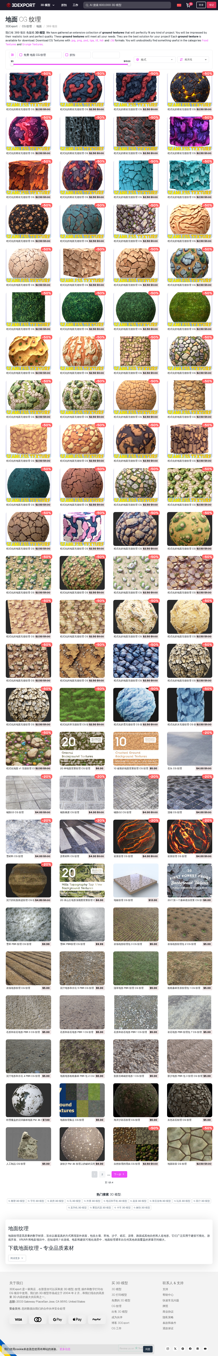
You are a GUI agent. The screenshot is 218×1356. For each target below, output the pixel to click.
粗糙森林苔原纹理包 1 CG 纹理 (184, 988)
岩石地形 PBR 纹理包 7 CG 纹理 (185, 1032)
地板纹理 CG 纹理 (123, 900)
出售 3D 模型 (120, 1311)
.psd (85, 40)
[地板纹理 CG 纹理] (136, 880)
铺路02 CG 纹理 (122, 812)
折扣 (72, 54)
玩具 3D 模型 (183, 1200)
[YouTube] (205, 1349)
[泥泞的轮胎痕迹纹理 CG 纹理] (28, 880)
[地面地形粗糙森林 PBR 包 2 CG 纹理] (82, 1056)
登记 (211, 4)
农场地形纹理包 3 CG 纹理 (128, 944)
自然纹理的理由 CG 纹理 (127, 1163)
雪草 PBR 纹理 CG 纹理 (18, 944)
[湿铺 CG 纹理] (189, 793)
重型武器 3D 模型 (101, 1207)
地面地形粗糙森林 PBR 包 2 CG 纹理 (79, 1076)
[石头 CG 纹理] (189, 749)
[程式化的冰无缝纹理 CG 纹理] (189, 705)
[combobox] (157, 59)
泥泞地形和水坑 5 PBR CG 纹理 (77, 988)
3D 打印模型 (119, 1295)
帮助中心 (168, 1295)
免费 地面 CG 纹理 (35, 54)
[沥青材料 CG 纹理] (82, 837)
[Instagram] (167, 1349)
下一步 (118, 1174)
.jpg (73, 40)
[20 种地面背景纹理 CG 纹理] (82, 749)
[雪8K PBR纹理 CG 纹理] (82, 924)
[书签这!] (46, 102)
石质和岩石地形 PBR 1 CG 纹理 (76, 1032)
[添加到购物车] (39, 102)
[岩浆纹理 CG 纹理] (136, 837)
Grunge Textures (32, 44)
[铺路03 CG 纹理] (28, 793)
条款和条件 (169, 1323)
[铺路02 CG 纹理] (136, 793)
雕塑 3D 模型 (17, 1200)
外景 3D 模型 (93, 1200)
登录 (201, 4)
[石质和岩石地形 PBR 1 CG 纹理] (82, 1012)
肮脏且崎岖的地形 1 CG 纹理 (129, 1076)
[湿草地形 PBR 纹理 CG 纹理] (136, 968)
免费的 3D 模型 (121, 1300)
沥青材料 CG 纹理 (69, 856)
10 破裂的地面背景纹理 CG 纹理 (131, 768)
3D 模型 (116, 1289)
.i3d (112, 40)
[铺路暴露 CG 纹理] (82, 793)
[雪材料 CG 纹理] (28, 837)
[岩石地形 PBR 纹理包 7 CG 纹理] (189, 1012)
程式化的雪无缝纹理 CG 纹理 (129, 724)
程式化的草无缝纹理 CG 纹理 (75, 724)
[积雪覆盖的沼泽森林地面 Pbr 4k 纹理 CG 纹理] (28, 1100)
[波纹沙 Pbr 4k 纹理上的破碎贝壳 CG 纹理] (82, 1144)
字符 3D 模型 (37, 1200)
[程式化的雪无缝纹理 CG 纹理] (136, 705)
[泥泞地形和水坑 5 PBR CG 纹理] (82, 968)
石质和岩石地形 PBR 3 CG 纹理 (23, 1032)
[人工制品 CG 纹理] (28, 1144)
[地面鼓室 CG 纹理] (189, 1144)
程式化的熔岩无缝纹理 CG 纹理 (23, 109)
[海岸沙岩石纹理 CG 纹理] (136, 1100)
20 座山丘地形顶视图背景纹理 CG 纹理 (81, 900)
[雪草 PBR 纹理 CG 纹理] (28, 924)
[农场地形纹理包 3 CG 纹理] (136, 924)
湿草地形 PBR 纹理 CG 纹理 (129, 988)
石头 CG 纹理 (175, 768)
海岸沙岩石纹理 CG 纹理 (127, 1119)
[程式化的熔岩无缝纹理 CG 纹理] (28, 90)
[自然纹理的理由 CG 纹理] (136, 1144)
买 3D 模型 (120, 1283)
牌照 (165, 1306)
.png (79, 40)
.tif (96, 40)
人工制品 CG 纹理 (15, 1163)
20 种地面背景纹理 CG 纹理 (75, 768)
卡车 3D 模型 (123, 1207)
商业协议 (168, 1311)
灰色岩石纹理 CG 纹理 (179, 1119)
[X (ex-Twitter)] (175, 1349)
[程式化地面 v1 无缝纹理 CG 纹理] (28, 749)
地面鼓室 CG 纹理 (177, 1163)
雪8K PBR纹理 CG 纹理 (72, 944)
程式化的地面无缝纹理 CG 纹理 (130, 197)
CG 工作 (116, 1328)
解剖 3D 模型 (143, 1207)
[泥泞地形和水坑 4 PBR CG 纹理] (28, 1056)
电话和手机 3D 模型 (116, 1200)
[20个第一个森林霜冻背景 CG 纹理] (189, 880)
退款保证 (168, 1328)
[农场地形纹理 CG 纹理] (28, 968)
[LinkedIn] (197, 1349)
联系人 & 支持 (173, 1283)
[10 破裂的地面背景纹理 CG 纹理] (136, 749)
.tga (91, 40)
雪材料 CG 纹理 (14, 856)
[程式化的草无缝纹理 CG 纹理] (82, 705)
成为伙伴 (117, 1317)
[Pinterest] (182, 1349)
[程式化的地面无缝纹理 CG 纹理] (136, 177)
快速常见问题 (171, 1300)
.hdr (101, 40)
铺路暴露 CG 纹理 (69, 812)
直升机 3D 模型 (78, 1207)
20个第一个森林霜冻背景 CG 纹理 (186, 900)
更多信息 (65, 1349)
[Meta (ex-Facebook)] (190, 1349)
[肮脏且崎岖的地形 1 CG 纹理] (136, 1056)
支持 (165, 1289)
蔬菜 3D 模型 (139, 1200)
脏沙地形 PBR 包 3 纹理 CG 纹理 (185, 1076)
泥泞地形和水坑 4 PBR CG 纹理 (23, 1076)
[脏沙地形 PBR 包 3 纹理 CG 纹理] (189, 1056)
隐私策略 (168, 1317)
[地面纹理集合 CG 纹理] (82, 1100)
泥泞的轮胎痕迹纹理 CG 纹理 (21, 900)
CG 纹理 (116, 1306)
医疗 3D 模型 (203, 1200)
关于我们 (16, 1283)
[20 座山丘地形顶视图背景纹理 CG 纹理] (82, 880)
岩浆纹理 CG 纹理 (123, 856)
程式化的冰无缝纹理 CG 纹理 (183, 724)
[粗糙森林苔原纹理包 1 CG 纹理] (189, 968)
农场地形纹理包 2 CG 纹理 (182, 944)
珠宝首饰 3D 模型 (161, 1200)
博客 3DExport (120, 1323)
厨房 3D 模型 (56, 1200)
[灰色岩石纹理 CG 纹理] (189, 1100)
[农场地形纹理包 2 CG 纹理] (189, 924)
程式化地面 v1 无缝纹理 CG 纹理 (23, 768)
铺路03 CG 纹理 (15, 812)
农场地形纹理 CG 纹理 (18, 988)
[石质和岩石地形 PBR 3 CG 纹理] (28, 1012)
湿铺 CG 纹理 (175, 812)
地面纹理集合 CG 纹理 (72, 1119)
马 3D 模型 (75, 1200)
